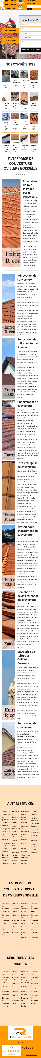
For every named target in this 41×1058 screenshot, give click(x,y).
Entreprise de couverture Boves (34, 976)
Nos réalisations (10, 31)
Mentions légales (31, 1055)
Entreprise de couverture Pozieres (5, 931)
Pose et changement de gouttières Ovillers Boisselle (6, 818)
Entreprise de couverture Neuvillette (5, 990)
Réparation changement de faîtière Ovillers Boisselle (35, 835)
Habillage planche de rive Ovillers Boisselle (35, 822)
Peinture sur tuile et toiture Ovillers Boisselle (25, 817)
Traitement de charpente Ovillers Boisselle (15, 817)
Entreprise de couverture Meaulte (34, 907)
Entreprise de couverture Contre (15, 999)
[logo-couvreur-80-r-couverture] (20, 1033)
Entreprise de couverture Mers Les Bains (5, 1003)
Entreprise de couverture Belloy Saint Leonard (6, 977)
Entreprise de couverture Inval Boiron (15, 976)
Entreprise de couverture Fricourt (24, 907)
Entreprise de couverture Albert (15, 931)
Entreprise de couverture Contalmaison (6, 907)
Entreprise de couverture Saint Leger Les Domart (25, 977)
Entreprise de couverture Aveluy (5, 919)
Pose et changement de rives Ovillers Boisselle (16, 831)
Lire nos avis (11, 1054)
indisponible (11, 9)
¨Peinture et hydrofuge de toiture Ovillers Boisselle (15, 858)
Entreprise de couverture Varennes (34, 988)
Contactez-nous (10, 41)
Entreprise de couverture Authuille (15, 907)
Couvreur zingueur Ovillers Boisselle (5, 859)
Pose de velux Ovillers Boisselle (14, 845)
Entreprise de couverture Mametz (24, 919)
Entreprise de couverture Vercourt (34, 999)
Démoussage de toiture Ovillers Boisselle (6, 847)
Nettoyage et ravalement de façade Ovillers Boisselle (25, 832)
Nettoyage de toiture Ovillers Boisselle (34, 848)
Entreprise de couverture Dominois (24, 990)
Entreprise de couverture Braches (24, 1002)
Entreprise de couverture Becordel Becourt (24, 932)
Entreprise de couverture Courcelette (35, 919)
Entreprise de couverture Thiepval (15, 919)
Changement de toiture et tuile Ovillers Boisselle (6, 834)
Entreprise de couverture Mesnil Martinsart (34, 932)
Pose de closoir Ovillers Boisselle (24, 847)
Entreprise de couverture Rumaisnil (15, 988)
